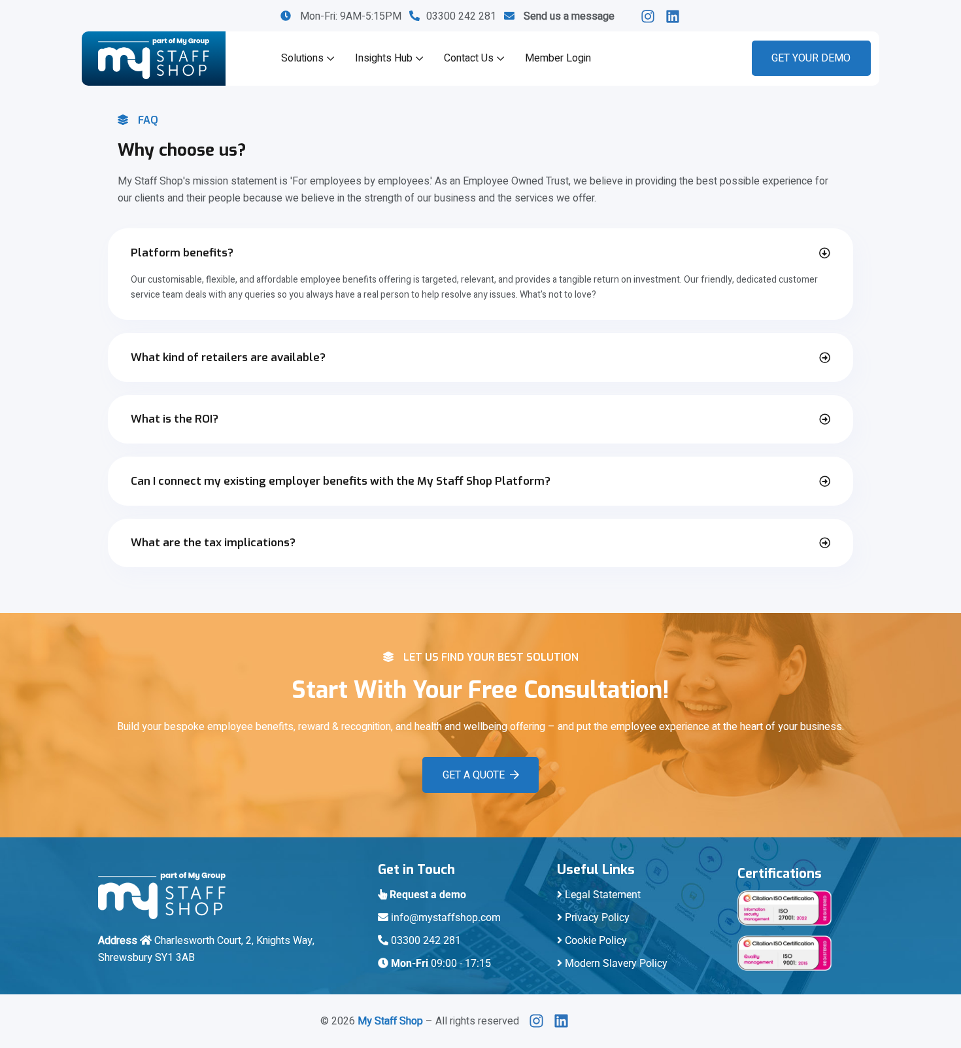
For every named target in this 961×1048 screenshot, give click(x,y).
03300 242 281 (465, 16)
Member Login (558, 58)
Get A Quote (474, 775)
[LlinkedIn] (651, 16)
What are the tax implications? (213, 542)
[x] (540, 1020)
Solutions (302, 58)
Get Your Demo (811, 58)
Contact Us (469, 58)
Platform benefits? (182, 252)
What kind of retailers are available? (228, 357)
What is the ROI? (174, 419)
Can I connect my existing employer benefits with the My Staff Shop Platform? (340, 481)
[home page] (153, 58)
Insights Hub (384, 58)
